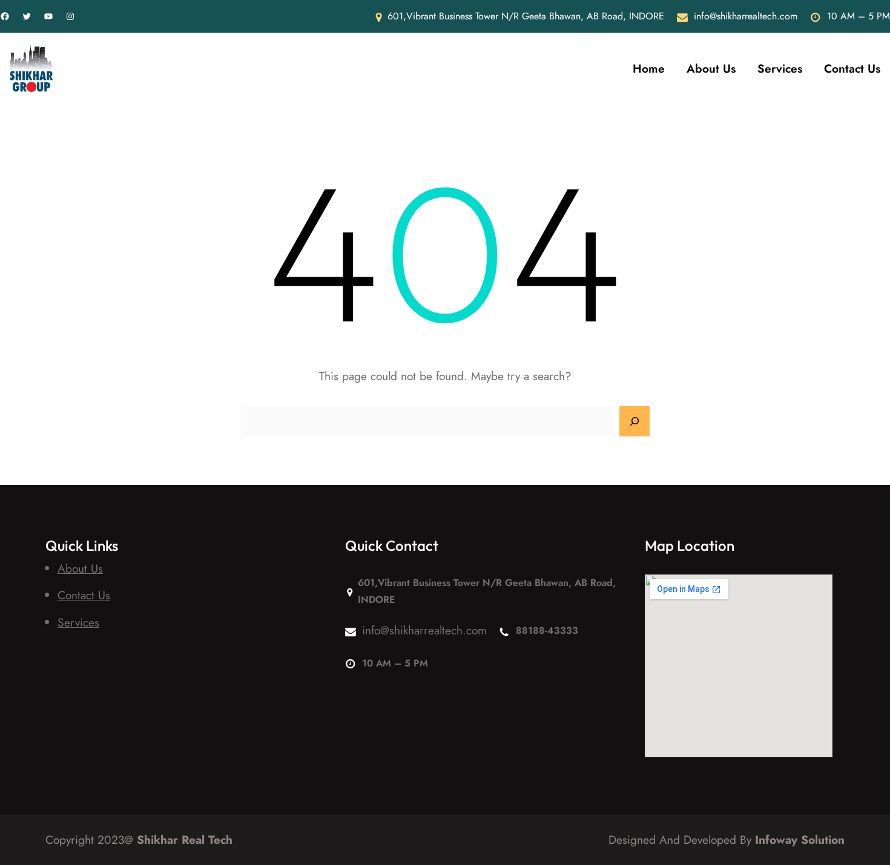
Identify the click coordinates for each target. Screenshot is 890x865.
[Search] (634, 421)
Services (78, 622)
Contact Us (84, 595)
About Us (80, 568)
